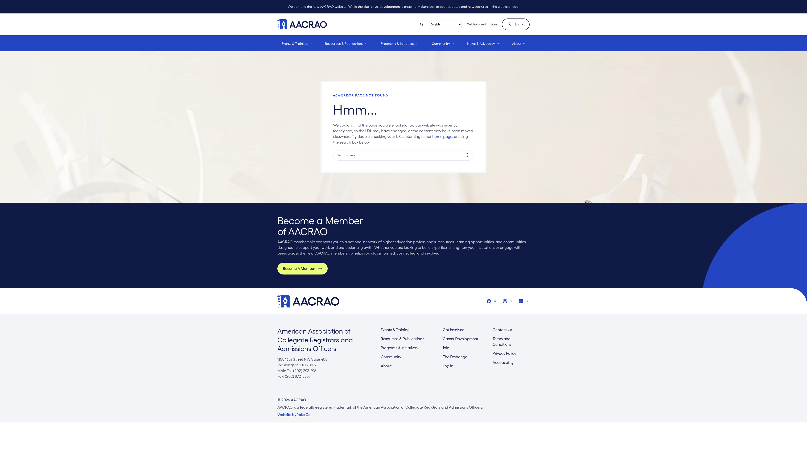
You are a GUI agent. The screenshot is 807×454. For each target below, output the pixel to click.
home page (442, 136)
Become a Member (299, 268)
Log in (519, 24)
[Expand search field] (421, 24)
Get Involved (476, 24)
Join (494, 24)
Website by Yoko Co (293, 414)
